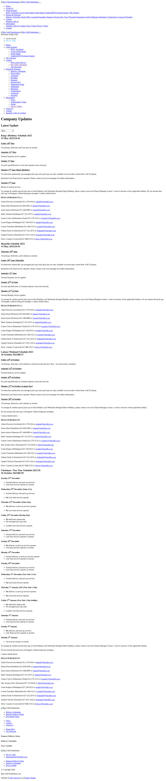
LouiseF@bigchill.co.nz (45, 226)
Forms (33, 26)
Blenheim (103, 17)
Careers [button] (9, 60)
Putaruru (50, 17)
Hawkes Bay (59, 17)
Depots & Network (13, 15)
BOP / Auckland (12, 13)
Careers (9, 19)
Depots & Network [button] (13, 69)
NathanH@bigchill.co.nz (46, 231)
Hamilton (42, 17)
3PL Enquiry (74, 13)
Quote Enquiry (11, 11)
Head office (10, 729)
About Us (9, 8)
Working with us (12, 21)
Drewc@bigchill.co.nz (44, 466)
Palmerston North (83, 17)
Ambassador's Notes (18, 102)
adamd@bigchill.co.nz (44, 202)
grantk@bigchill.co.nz (44, 222)
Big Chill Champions (19, 65)
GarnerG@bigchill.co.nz (50, 218)
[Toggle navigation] (40, 2)
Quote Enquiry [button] (11, 47)
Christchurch (112, 17)
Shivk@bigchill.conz (46, 445)
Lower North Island (26, 13)
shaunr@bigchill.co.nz (41, 206)
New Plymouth (70, 17)
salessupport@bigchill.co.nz (16, 757)
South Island (39, 13)
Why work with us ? (18, 62)
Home (8, 6)
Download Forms (12, 717)
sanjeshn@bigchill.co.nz (45, 235)
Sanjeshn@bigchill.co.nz (45, 461)
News (28, 26)
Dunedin (129, 17)
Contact (9, 28)
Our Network (11, 731)
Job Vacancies (16, 67)
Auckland (35, 17)
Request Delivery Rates (15, 714)
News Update (6, 746)
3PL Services (11, 58)
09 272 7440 (11, 41)
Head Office (26, 17)
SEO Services (14, 778)
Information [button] (10, 98)
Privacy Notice (42, 26)
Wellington (94, 17)
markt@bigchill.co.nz (43, 214)
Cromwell (121, 17)
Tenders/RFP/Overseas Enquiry (57, 13)
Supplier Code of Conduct (16, 26)
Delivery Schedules (13, 17)
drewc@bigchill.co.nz (43, 239)
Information (10, 24)
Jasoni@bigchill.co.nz (41, 210)
